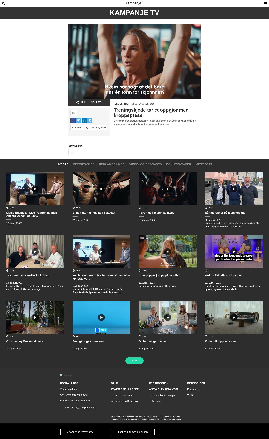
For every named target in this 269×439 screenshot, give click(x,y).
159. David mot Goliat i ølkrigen (27, 275)
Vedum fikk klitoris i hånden (223, 275)
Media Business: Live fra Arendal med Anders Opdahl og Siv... (31, 214)
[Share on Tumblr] (89, 120)
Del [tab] (73, 113)
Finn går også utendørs (88, 341)
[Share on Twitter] (78, 120)
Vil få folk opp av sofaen (221, 341)
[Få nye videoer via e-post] (71, 152)
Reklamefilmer (121, 104)
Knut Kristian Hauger (163, 395)
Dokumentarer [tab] (178, 164)
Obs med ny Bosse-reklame (24, 341)
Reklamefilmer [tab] (112, 164)
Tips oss (156, 401)
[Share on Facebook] (73, 120)
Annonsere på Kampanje (125, 401)
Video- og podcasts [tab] (145, 164)
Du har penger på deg (153, 341)
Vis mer (134, 360)
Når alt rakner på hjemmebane (225, 212)
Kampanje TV (134, 13)
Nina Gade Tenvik (124, 395)
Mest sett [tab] (204, 164)
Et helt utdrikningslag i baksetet (94, 212)
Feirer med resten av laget (156, 212)
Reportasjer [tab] (84, 164)
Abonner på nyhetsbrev (80, 432)
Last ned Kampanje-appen (133, 432)
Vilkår (190, 394)
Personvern (193, 389)
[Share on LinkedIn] (84, 120)
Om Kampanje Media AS (74, 394)
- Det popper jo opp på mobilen (159, 275)
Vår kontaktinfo (68, 389)
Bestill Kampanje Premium (75, 400)
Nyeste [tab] (62, 164)
